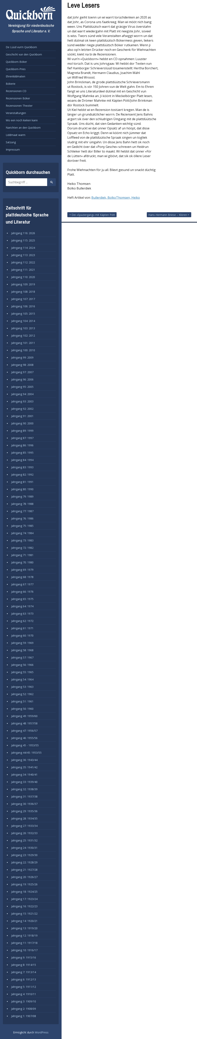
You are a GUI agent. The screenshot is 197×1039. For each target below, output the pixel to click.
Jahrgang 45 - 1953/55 (25, 745)
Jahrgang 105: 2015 (23, 313)
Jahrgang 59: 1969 (22, 643)
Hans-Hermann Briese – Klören (167, 215)
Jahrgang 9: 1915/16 (23, 957)
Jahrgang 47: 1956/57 (24, 730)
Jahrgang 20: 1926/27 (24, 877)
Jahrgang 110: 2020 (23, 277)
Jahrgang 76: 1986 (22, 518)
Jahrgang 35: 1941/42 (24, 767)
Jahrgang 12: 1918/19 (24, 935)
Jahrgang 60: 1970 (22, 635)
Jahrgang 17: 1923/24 (24, 899)
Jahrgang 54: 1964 (22, 679)
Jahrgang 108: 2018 (23, 291)
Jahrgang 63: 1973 (22, 613)
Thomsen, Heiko (128, 197)
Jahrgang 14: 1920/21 (24, 921)
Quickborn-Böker (16, 62)
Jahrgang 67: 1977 (22, 584)
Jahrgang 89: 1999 (22, 430)
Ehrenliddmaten (15, 76)
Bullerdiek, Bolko (103, 197)
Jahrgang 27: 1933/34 (24, 826)
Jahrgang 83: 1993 (22, 467)
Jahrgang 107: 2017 (23, 299)
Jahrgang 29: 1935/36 (24, 811)
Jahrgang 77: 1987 (22, 511)
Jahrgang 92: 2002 (22, 409)
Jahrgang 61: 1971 (22, 628)
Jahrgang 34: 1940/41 (24, 774)
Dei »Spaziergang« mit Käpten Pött (93, 215)
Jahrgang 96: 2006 (22, 379)
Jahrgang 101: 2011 (23, 343)
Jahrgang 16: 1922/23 (24, 906)
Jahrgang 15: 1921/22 (24, 913)
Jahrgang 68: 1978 (22, 577)
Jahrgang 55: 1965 (22, 672)
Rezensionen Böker (18, 98)
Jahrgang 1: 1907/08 (23, 1016)
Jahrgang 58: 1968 (22, 650)
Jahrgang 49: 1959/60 (24, 716)
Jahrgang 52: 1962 (22, 694)
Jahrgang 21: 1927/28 (24, 869)
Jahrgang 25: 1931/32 (24, 840)
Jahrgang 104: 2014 (23, 321)
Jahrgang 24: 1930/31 (24, 848)
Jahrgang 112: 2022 (23, 262)
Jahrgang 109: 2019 (23, 284)
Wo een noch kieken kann (22, 120)
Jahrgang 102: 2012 (23, 335)
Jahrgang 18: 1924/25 (24, 891)
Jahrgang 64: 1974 (22, 606)
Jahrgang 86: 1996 (22, 445)
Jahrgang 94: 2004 (22, 394)
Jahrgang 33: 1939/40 (24, 782)
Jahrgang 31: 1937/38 (24, 796)
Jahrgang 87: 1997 (22, 438)
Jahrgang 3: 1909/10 (23, 1001)
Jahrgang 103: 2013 (23, 328)
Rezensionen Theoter (19, 105)
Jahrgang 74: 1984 (22, 533)
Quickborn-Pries (16, 69)
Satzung (11, 142)
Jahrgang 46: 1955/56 (24, 738)
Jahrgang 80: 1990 (22, 489)
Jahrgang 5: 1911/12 (23, 987)
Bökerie (10, 83)
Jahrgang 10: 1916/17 (24, 950)
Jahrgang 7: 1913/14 (23, 972)
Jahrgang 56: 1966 (22, 665)
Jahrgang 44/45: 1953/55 (26, 752)
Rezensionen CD (16, 91)
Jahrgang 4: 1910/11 (23, 994)
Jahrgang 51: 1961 (22, 701)
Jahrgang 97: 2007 (22, 372)
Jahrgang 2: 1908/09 (23, 1009)
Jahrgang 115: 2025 (23, 240)
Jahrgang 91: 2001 (22, 416)
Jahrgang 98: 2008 (22, 365)
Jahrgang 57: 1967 (22, 657)
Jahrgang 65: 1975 (22, 599)
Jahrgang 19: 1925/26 (24, 884)
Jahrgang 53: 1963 (22, 687)
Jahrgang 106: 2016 (23, 306)
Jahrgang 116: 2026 (23, 233)
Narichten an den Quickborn (23, 127)
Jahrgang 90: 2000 (22, 423)
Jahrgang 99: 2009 (22, 357)
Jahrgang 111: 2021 (23, 269)
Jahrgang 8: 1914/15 (23, 965)
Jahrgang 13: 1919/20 (24, 928)
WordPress (41, 1032)
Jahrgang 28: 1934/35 (24, 818)
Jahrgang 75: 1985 (22, 526)
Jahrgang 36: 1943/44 (24, 760)
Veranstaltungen (16, 113)
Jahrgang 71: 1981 (22, 555)
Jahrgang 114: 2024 (23, 248)
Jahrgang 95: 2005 (22, 387)
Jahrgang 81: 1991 (22, 482)
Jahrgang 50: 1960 (22, 709)
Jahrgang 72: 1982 (22, 548)
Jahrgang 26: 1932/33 (24, 833)
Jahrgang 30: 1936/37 (24, 804)
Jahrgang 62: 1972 (22, 621)
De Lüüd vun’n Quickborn (21, 47)
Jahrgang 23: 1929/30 (24, 855)
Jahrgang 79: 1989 (22, 496)
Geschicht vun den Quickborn (24, 54)
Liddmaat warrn (15, 135)
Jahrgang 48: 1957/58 (24, 723)
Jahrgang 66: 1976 (22, 591)
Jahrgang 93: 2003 (22, 401)
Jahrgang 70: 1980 (22, 562)
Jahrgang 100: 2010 (23, 350)
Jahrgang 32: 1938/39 (24, 789)
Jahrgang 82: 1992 (22, 474)
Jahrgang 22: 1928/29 (24, 862)
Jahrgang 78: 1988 (22, 504)
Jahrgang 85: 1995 (22, 452)
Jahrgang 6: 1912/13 (23, 979)
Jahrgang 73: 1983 (22, 540)
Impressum (13, 149)
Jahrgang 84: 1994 (22, 460)
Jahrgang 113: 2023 (23, 255)
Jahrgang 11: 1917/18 (24, 943)
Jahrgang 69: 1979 (22, 569)
